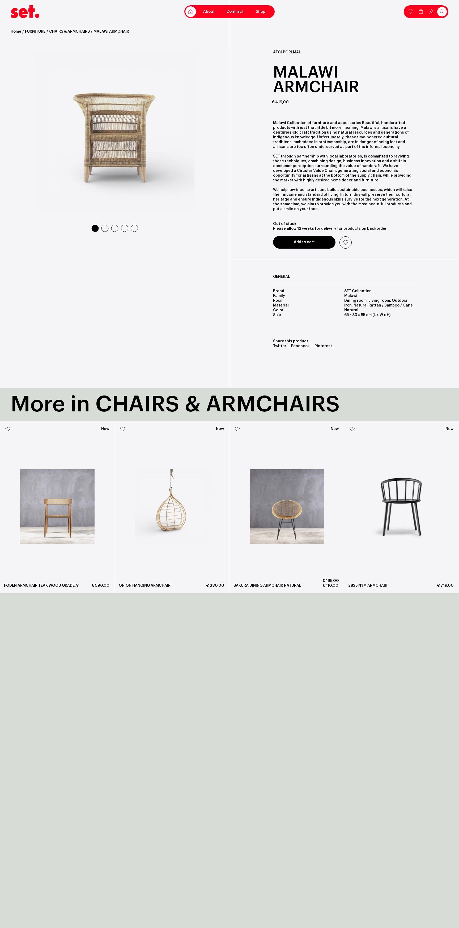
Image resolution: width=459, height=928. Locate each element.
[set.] (25, 11)
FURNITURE (35, 31)
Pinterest (323, 346)
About (209, 12)
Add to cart (304, 242)
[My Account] (410, 11)
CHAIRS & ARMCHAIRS (69, 31)
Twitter (279, 346)
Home (16, 31)
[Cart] (420, 11)
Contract (235, 12)
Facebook (300, 346)
